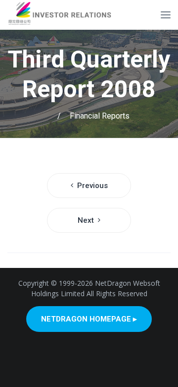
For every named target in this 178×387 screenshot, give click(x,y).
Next (86, 220)
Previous (92, 185)
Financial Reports (100, 116)
